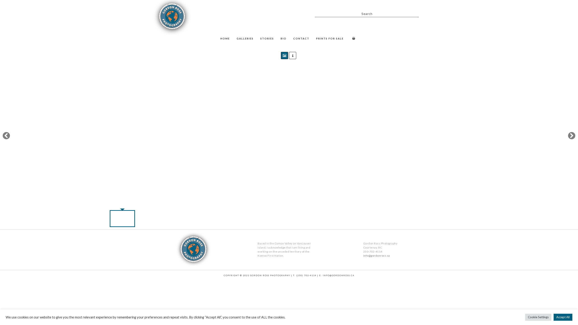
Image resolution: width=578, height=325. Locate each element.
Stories (267, 38)
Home (225, 38)
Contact (301, 38)
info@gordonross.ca (376, 255)
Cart (353, 39)
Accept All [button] (563, 317)
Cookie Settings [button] (538, 317)
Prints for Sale (330, 38)
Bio (284, 38)
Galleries (245, 38)
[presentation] (74, 135)
